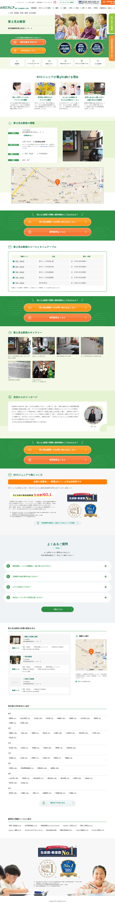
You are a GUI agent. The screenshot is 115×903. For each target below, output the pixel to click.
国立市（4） (46, 733)
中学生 (96, 8)
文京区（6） (25, 782)
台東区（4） (13, 758)
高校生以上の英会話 (58, 647)
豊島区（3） (69, 758)
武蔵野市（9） (47, 793)
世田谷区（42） (71, 747)
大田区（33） (24, 723)
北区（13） (24, 733)
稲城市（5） (73, 718)
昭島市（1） (13, 718)
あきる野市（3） (25, 718)
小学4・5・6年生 (86, 8)
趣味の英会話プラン (66, 830)
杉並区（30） (48, 747)
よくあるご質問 (30, 2)
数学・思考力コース (86, 825)
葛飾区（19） (13, 733)
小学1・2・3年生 (74, 8)
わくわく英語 (27, 671)
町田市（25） (13, 793)
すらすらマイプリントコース (34, 830)
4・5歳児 (63, 8)
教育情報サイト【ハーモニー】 (44, 2)
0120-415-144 (43, 146)
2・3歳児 (55, 8)
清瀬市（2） (35, 733)
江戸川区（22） (85, 718)
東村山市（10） (52, 778)
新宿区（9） (36, 747)
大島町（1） (13, 723)
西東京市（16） (42, 768)
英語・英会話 (30, 153)
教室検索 (33, 8)
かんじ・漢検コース (15, 830)
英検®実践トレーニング (41, 647)
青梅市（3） (97, 718)
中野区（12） (13, 768)
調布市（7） (58, 758)
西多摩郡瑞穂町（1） (27, 768)
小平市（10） (96, 733)
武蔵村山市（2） (61, 793)
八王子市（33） (14, 778)
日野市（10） (77, 778)
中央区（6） (46, 758)
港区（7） (36, 793)
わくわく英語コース (98, 830)
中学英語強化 (44, 153)
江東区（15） (58, 733)
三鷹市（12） (25, 793)
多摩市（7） (35, 758)
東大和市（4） (65, 778)
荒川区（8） (50, 718)
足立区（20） (38, 718)
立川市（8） (24, 758)
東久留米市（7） (39, 778)
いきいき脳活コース (82, 830)
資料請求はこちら (57, 232)
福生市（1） (89, 778)
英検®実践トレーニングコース (50, 825)
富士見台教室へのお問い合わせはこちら (57, 222)
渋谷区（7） (25, 747)
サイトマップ (21, 2)
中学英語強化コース (31, 825)
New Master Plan (51, 830)
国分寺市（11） (84, 733)
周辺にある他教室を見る (84, 681)
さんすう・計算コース (70, 825)
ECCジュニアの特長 (45, 8)
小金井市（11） (70, 733)
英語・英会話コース (15, 825)
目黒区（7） (73, 793)
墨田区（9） (59, 747)
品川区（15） (13, 747)
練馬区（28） (55, 768)
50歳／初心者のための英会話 (31, 649)
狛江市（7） (13, 737)
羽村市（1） (26, 778)
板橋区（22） (62, 718)
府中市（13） (13, 782)
